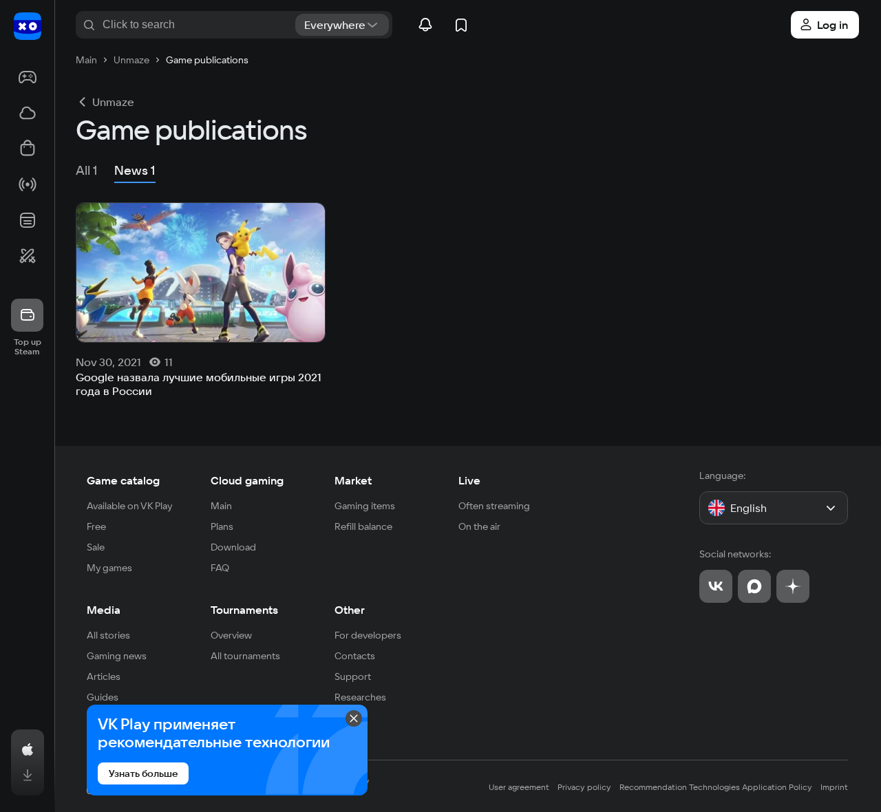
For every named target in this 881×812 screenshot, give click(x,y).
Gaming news (117, 656)
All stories (108, 635)
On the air (479, 526)
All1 (87, 170)
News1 (135, 170)
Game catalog (123, 480)
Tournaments (244, 610)
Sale (96, 547)
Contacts (355, 656)
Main (221, 506)
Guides (102, 697)
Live (469, 480)
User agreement (519, 787)
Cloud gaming (247, 480)
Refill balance (363, 526)
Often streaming (494, 506)
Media (103, 610)
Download (233, 547)
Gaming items (365, 506)
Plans (222, 526)
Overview (231, 635)
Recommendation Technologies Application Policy (715, 787)
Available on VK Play (130, 506)
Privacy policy (584, 787)
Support (353, 676)
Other (350, 610)
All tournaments (245, 656)
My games (109, 568)
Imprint (834, 787)
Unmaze (113, 102)
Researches (360, 697)
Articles (103, 676)
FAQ (220, 568)
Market (353, 480)
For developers (368, 635)
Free (96, 526)
